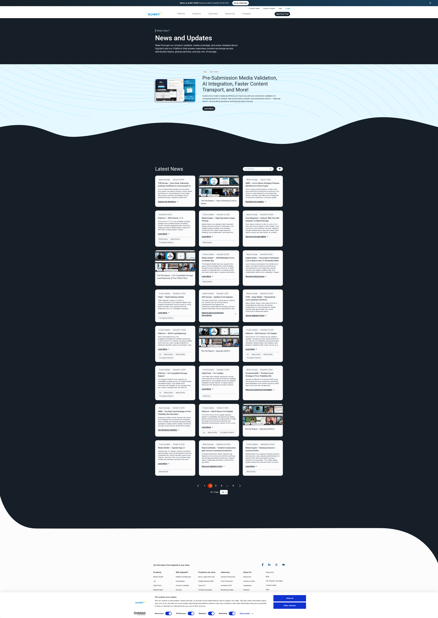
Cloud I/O (202, 585)
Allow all (289, 598)
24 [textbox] (223, 492)
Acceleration (180, 581)
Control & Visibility (182, 585)
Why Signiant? (182, 572)
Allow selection (290, 605)
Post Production (227, 581)
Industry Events (249, 581)
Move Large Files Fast (206, 577)
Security (179, 590)
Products (157, 572)
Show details (245, 613)
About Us (247, 572)
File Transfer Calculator (274, 581)
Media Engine (163, 239)
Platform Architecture (183, 577)
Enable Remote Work (206, 581)
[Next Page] (240, 485)
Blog (267, 577)
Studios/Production (228, 577)
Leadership (247, 585)
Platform (181, 13)
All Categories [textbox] (249, 169)
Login (288, 8)
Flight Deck (206, 396)
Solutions (196, 13)
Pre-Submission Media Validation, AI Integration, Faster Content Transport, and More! (239, 84)
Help (280, 8)
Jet (160, 354)
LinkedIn (269, 564)
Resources (230, 13)
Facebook (262, 564)
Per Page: (214, 492)
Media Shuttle (175, 239)
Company (246, 13)
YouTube (283, 565)
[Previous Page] (198, 485)
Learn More (208, 109)
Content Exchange (205, 590)
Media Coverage (164, 180)
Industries (225, 572)
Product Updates (208, 215)
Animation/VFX (226, 585)
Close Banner (430, 3)
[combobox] (258, 169)
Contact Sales (254, 8)
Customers (213, 13)
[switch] (191, 613)
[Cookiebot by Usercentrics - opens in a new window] (140, 613)
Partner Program (269, 8)
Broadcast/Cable (227, 590)
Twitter (276, 564)
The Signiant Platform (166, 242)
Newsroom (247, 577)
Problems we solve (206, 572)
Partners (246, 590)
